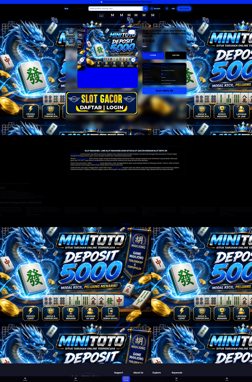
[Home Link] (78, 8)
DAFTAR (175, 55)
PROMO (25, 380)
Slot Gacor (96, 163)
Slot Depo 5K (164, 90)
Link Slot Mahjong (82, 158)
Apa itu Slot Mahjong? (9, 191)
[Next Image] (133, 60)
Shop (66, 8)
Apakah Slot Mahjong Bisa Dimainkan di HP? (17, 194)
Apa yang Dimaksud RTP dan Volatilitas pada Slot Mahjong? (23, 196)
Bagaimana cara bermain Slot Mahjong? (16, 193)
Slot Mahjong (75, 154)
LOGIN (153, 55)
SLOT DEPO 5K (126, 224)
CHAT (226, 380)
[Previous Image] (81, 60)
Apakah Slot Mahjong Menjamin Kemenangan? (18, 198)
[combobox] (115, 8)
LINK (176, 380)
